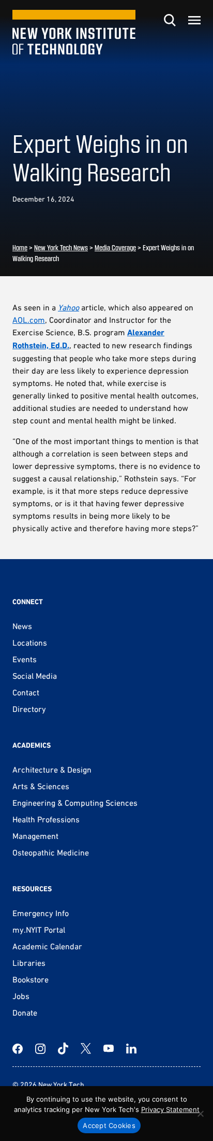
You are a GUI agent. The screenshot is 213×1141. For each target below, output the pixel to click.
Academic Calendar (47, 946)
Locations (29, 642)
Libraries (28, 962)
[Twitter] (86, 1049)
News (22, 626)
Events (24, 659)
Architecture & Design (52, 769)
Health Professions (46, 819)
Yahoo (68, 307)
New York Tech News (61, 247)
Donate (24, 1012)
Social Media (34, 675)
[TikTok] (63, 1049)
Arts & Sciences (40, 786)
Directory (29, 709)
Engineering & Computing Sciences (75, 802)
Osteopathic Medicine (50, 852)
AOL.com (28, 319)
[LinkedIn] (131, 1049)
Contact (25, 692)
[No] (200, 1113)
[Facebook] (17, 1049)
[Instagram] (40, 1049)
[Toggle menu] (194, 20)
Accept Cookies (109, 1125)
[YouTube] (108, 1049)
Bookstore (30, 979)
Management (35, 835)
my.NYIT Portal (38, 929)
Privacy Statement (170, 1109)
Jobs (20, 996)
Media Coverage (115, 247)
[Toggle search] (169, 20)
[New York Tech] (73, 32)
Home (19, 247)
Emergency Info (40, 913)
